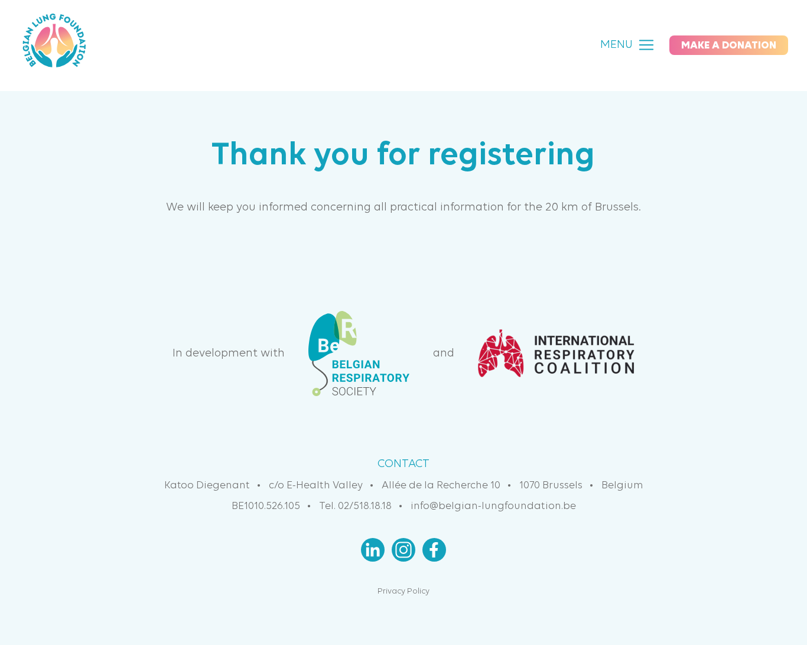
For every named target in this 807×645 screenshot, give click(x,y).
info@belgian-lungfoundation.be (493, 506)
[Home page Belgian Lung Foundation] (54, 44)
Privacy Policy (403, 591)
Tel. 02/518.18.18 (355, 506)
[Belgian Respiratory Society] (358, 353)
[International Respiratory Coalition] (556, 353)
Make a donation (728, 45)
